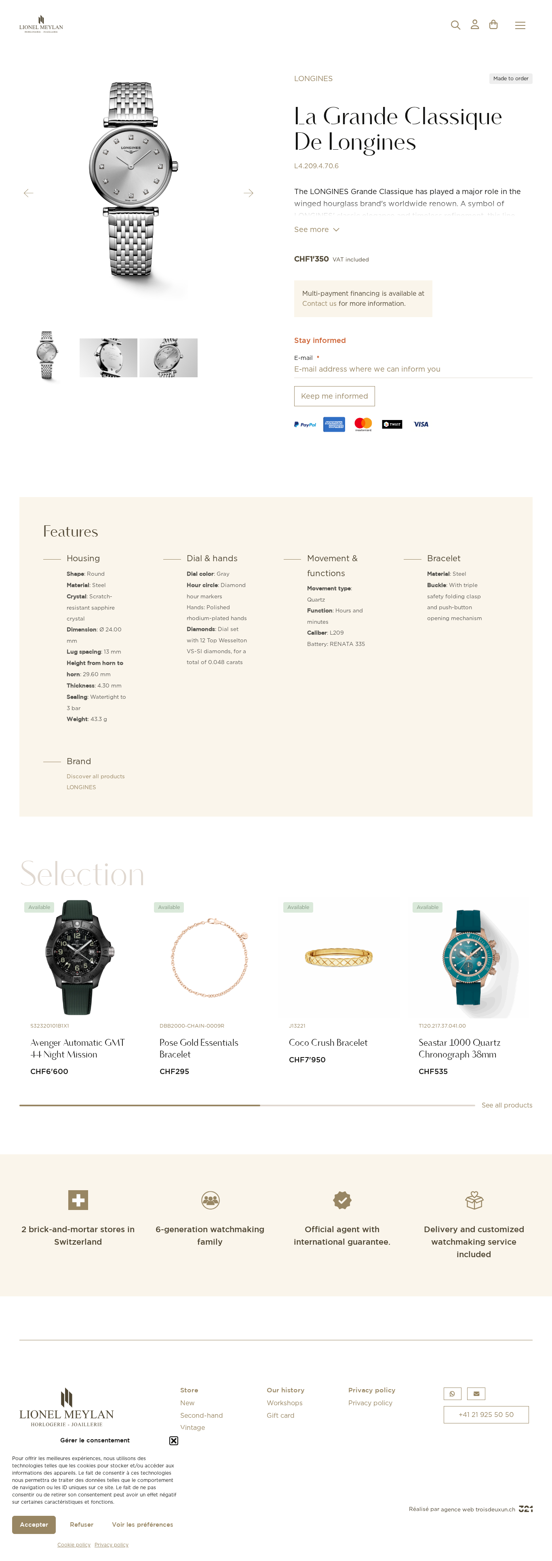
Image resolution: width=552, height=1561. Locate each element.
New (187, 1402)
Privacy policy (112, 1544)
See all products (507, 1105)
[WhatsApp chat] (452, 1394)
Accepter (34, 1525)
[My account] (475, 25)
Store (189, 1391)
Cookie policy (74, 1544)
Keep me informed (334, 396)
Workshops (285, 1402)
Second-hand (201, 1415)
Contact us (319, 303)
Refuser (81, 1525)
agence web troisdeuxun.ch (479, 1509)
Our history (286, 1391)
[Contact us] (476, 1394)
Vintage (192, 1427)
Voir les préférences (142, 1525)
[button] (174, 1441)
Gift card (281, 1415)
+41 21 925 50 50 (486, 1414)
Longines (313, 78)
